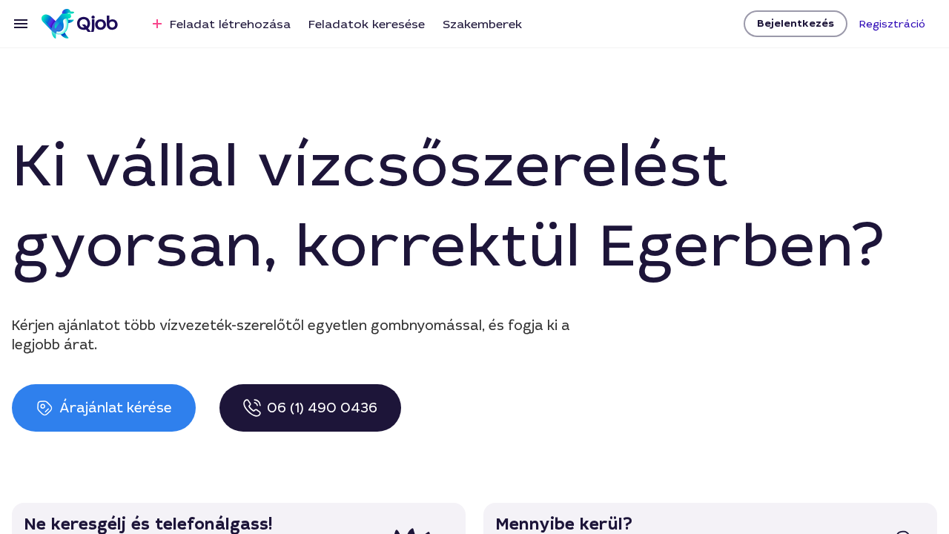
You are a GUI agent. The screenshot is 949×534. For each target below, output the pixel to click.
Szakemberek (482, 24)
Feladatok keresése (366, 24)
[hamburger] (20, 23)
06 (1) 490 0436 (322, 408)
